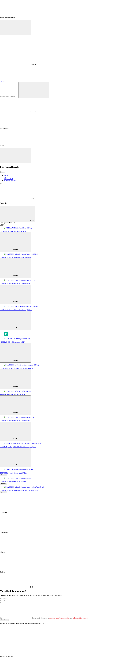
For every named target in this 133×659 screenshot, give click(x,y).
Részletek (3, 475)
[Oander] (28, 656)
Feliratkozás (4, 620)
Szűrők (32, 221)
